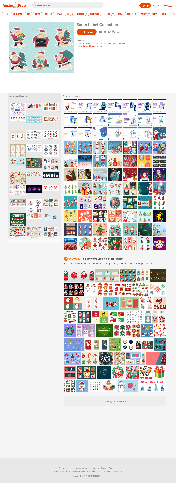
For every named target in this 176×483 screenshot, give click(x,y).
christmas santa (126, 263)
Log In (156, 5)
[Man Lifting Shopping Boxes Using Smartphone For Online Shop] (70, 119)
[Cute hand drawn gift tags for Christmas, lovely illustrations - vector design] (51, 164)
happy (144, 13)
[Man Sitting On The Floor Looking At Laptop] (115, 119)
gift (28, 13)
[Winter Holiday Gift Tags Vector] (85, 202)
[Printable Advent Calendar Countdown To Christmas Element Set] (130, 161)
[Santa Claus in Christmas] (159, 147)
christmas (17, 13)
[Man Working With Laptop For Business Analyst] (115, 133)
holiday (118, 13)
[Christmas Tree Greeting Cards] (130, 188)
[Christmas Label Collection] (130, 147)
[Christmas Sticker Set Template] (130, 202)
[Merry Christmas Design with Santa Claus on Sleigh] (115, 147)
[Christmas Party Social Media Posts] (115, 216)
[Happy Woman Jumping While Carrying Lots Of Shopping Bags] (159, 105)
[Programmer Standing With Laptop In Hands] (130, 133)
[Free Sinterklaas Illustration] (130, 216)
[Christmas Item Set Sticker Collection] (100, 216)
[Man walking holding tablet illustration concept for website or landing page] (70, 133)
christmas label (94, 263)
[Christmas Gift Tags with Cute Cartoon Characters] (100, 161)
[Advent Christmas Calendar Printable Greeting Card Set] (85, 161)
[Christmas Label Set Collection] (130, 243)
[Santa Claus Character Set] (70, 202)
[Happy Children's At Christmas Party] (100, 229)
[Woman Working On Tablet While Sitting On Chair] (145, 133)
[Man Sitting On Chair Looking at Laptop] (145, 119)
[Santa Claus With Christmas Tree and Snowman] (145, 188)
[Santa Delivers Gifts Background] (100, 174)
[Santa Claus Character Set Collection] (145, 147)
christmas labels (77, 263)
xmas (59, 13)
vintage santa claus (145, 263)
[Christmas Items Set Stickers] (115, 243)
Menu (165, 5)
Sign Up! (145, 5)
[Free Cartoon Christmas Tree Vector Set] (70, 188)
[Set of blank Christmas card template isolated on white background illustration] (140, 289)
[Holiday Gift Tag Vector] (145, 161)
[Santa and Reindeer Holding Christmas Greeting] (145, 202)
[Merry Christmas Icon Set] (159, 202)
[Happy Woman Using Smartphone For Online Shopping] (100, 119)
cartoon (48, 13)
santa (37, 13)
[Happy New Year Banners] (70, 243)
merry (154, 13)
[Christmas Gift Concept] (159, 188)
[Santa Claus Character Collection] (85, 229)
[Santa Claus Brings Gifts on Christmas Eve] (115, 202)
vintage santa (110, 263)
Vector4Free (14, 5)
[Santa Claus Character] (85, 147)
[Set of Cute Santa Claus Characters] (100, 147)
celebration (79, 13)
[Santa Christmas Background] (159, 174)
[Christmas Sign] (85, 216)
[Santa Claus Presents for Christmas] (145, 174)
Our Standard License (87, 46)
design (107, 13)
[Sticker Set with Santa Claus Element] (70, 216)
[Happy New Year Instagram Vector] (159, 216)
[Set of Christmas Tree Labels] (145, 216)
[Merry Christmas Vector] (85, 188)
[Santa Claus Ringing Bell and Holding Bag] (85, 243)
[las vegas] (159, 243)
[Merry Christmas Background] (145, 229)
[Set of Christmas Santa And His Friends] (115, 188)
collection (131, 13)
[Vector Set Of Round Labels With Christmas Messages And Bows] (100, 243)
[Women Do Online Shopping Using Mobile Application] (130, 119)
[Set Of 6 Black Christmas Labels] (159, 161)
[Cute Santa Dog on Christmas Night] (115, 174)
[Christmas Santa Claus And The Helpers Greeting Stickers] (100, 188)
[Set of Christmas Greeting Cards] (85, 174)
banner (165, 13)
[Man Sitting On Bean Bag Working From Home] (100, 133)
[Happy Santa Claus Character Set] (130, 229)
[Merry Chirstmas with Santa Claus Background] (159, 133)
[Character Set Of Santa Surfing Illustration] (34, 205)
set (68, 13)
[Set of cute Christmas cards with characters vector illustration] (86, 330)
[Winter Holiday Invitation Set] (70, 147)
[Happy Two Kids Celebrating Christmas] (115, 229)
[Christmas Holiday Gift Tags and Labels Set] (70, 229)
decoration (94, 13)
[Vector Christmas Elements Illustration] (115, 161)
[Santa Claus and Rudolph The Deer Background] (70, 161)
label (6, 13)
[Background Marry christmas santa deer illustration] (130, 174)
